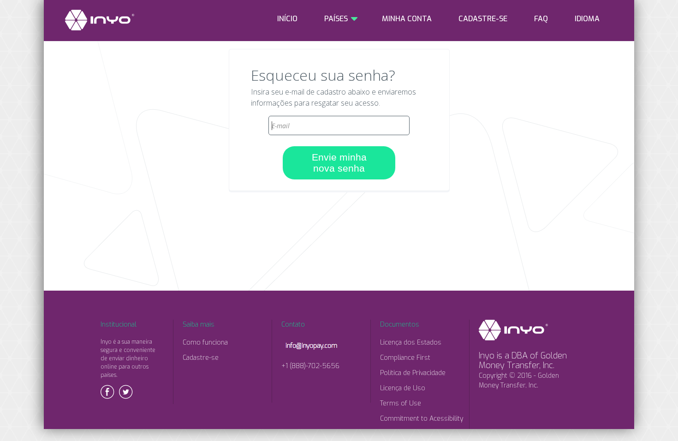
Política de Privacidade (413, 373)
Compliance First (405, 357)
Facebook (107, 392)
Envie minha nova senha (339, 162)
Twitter (126, 392)
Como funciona (205, 342)
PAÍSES (336, 19)
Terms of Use (400, 403)
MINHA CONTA (407, 19)
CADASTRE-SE (482, 19)
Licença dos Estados (410, 342)
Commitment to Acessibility (421, 418)
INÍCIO (287, 19)
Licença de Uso (402, 388)
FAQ (541, 19)
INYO (99, 20)
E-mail (338, 112)
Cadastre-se (201, 357)
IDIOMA (587, 19)
